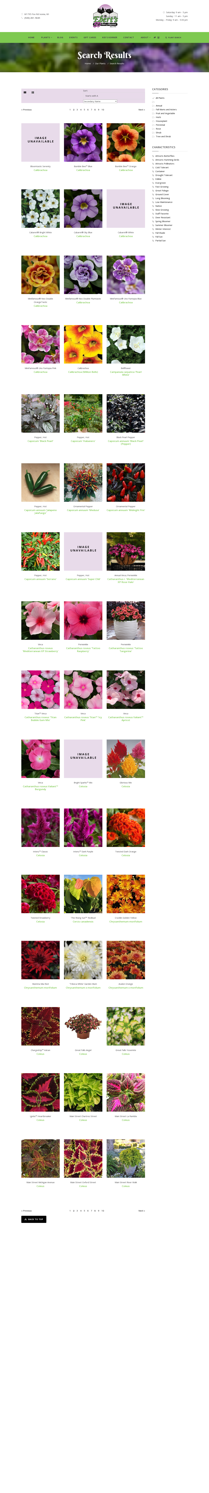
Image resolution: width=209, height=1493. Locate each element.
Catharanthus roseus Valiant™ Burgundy (40, 788)
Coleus (40, 1053)
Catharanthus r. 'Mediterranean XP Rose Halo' (125, 580)
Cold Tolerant (162, 167)
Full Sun (159, 236)
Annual (159, 105)
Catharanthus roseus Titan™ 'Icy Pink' (83, 719)
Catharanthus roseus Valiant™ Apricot (125, 719)
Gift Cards (90, 37)
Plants (45, 37)
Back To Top (35, 1219)
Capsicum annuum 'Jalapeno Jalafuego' (40, 511)
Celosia (83, 786)
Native (158, 205)
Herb (158, 117)
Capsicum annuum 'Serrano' (40, 579)
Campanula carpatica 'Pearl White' (126, 373)
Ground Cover (162, 194)
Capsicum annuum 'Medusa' (83, 510)
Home (31, 37)
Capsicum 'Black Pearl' (40, 441)
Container (160, 171)
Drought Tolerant (163, 175)
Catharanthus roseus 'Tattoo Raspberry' (83, 649)
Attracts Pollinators (164, 163)
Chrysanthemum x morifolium (83, 987)
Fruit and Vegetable (165, 113)
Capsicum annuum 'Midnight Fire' (126, 510)
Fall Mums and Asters (166, 109)
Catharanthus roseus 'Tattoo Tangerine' (126, 649)
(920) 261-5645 (32, 17)
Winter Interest (163, 229)
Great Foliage (162, 190)
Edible (158, 179)
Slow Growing (162, 209)
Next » (141, 109)
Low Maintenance (163, 202)
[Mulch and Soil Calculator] (159, 37)
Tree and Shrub (163, 136)
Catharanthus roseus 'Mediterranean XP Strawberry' (40, 649)
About (144, 37)
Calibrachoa (40, 170)
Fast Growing (161, 186)
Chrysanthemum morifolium (125, 921)
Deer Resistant (162, 217)
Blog (60, 37)
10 (103, 109)
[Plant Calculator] (155, 37)
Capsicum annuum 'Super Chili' (83, 579)
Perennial (160, 124)
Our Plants (100, 63)
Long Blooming (162, 198)
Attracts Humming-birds (167, 159)
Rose (158, 128)
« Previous (26, 109)
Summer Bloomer (163, 225)
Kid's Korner (109, 37)
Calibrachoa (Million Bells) (83, 372)
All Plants (160, 97)
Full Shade (160, 232)
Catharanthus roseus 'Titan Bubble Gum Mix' (40, 719)
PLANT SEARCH (174, 37)
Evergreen (160, 182)
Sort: (85, 90)
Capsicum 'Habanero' (83, 441)
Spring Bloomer (162, 221)
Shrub (158, 132)
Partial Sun (160, 240)
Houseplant (161, 121)
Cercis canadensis (83, 921)
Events (73, 37)
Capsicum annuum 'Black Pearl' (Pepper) (126, 442)
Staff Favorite (162, 213)
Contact (128, 37)
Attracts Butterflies (164, 155)
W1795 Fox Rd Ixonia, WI (36, 14)
